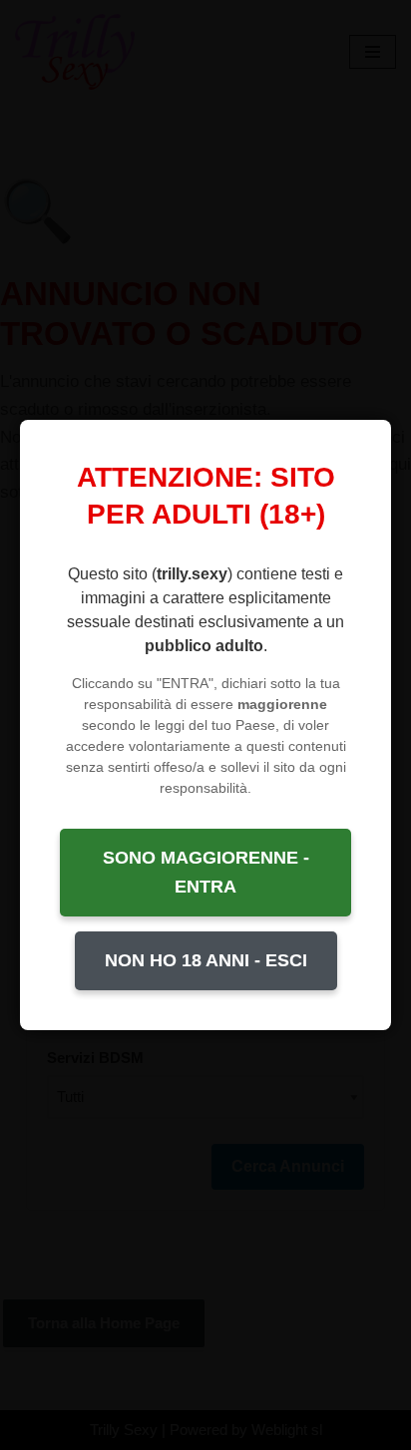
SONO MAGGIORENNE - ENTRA (206, 872)
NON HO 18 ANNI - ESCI (206, 960)
